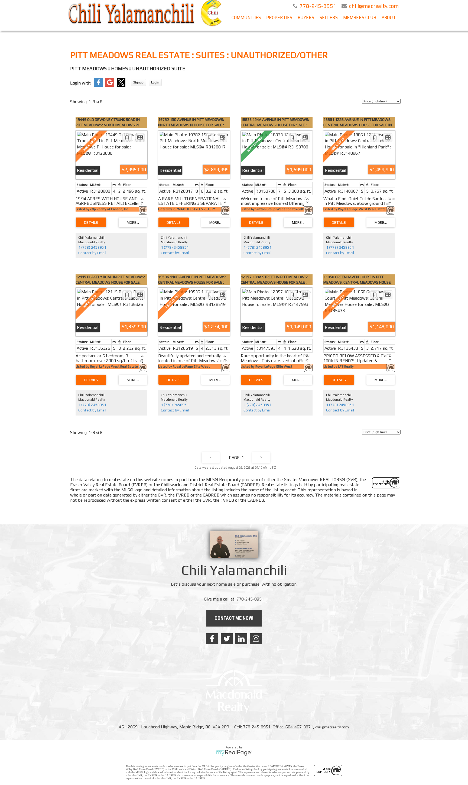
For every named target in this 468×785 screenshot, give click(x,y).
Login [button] (155, 82)
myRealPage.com (234, 753)
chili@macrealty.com (332, 727)
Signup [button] (138, 82)
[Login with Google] (109, 85)
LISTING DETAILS (91, 222)
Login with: (80, 83)
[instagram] (256, 638)
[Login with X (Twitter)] (121, 85)
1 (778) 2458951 (92, 247)
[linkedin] (241, 638)
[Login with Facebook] (98, 85)
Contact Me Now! (233, 618)
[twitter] (227, 638)
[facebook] (212, 638)
